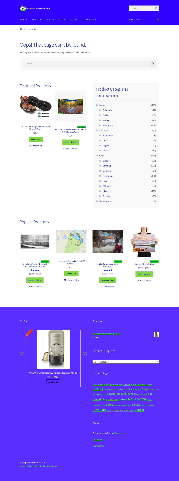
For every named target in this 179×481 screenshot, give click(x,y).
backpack (96, 385)
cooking (107, 389)
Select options (35, 280)
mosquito (114, 400)
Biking (106, 160)
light (103, 399)
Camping (107, 165)
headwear (138, 394)
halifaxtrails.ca (118, 433)
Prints (105, 150)
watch (113, 411)
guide (123, 393)
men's (108, 399)
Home (25, 29)
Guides (106, 115)
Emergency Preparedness (142, 389)
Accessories (108, 135)
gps (118, 393)
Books (35, 19)
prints (103, 405)
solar (125, 405)
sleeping (119, 405)
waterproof (127, 410)
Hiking (106, 191)
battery (103, 384)
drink (126, 389)
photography (97, 405)
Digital (106, 145)
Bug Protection (138, 384)
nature (123, 399)
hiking (145, 394)
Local (48, 19)
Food (105, 181)
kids (150, 393)
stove (129, 405)
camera (149, 385)
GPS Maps (107, 186)
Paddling (107, 196)
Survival (136, 404)
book (126, 384)
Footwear (111, 393)
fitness (99, 394)
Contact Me (99, 445)
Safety (110, 404)
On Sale (61, 19)
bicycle (111, 384)
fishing (95, 394)
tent (143, 405)
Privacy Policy (26, 466)
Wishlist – (90, 19)
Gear (22, 19)
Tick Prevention (149, 405)
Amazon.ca (35, 139)
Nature (106, 120)
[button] (35, 145)
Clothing (107, 170)
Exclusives (103, 130)
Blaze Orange (119, 385)
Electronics (108, 176)
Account (73, 19)
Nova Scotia (108, 125)
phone (149, 400)
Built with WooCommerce (45, 466)
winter (139, 410)
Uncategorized (106, 201)
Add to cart (71, 274)
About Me (98, 439)
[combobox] (126, 361)
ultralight (99, 410)
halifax (131, 393)
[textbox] (126, 362)
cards (105, 140)
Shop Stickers (70, 142)
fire (158, 389)
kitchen (96, 399)
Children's (107, 110)
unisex (109, 411)
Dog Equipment (117, 389)
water (118, 410)
